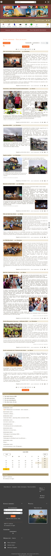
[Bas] (49, 227)
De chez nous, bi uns (10, 402)
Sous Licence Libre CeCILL (33, 553)
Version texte (11, 545)
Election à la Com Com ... (10, 430)
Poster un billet (26, 46)
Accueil (11, 20)
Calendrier (25, 449)
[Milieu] (49, 225)
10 (30, 49)
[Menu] (48, 2)
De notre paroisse (9, 398)
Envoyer (13, 516)
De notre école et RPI (10, 396)
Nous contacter (42, 489)
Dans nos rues (38, 507)
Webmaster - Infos (12, 538)
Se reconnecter (6, 43)
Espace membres (12, 503)
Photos (37, 503)
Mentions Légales (12, 547)
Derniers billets (25, 405)
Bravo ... (6, 442)
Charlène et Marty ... (9, 413)
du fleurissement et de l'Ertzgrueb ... (13, 446)
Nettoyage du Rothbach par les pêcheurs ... (15, 438)
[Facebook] (1, 2)
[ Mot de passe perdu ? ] (13, 518)
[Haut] (49, 223)
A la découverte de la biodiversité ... (13, 425)
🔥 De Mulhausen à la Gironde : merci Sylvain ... (17, 409)
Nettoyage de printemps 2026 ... (12, 434)
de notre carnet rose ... (10, 421)
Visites (25, 474)
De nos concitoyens (10, 400)
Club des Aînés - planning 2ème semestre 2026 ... (17, 417)
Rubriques (25, 394)
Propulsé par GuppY (16, 553)
